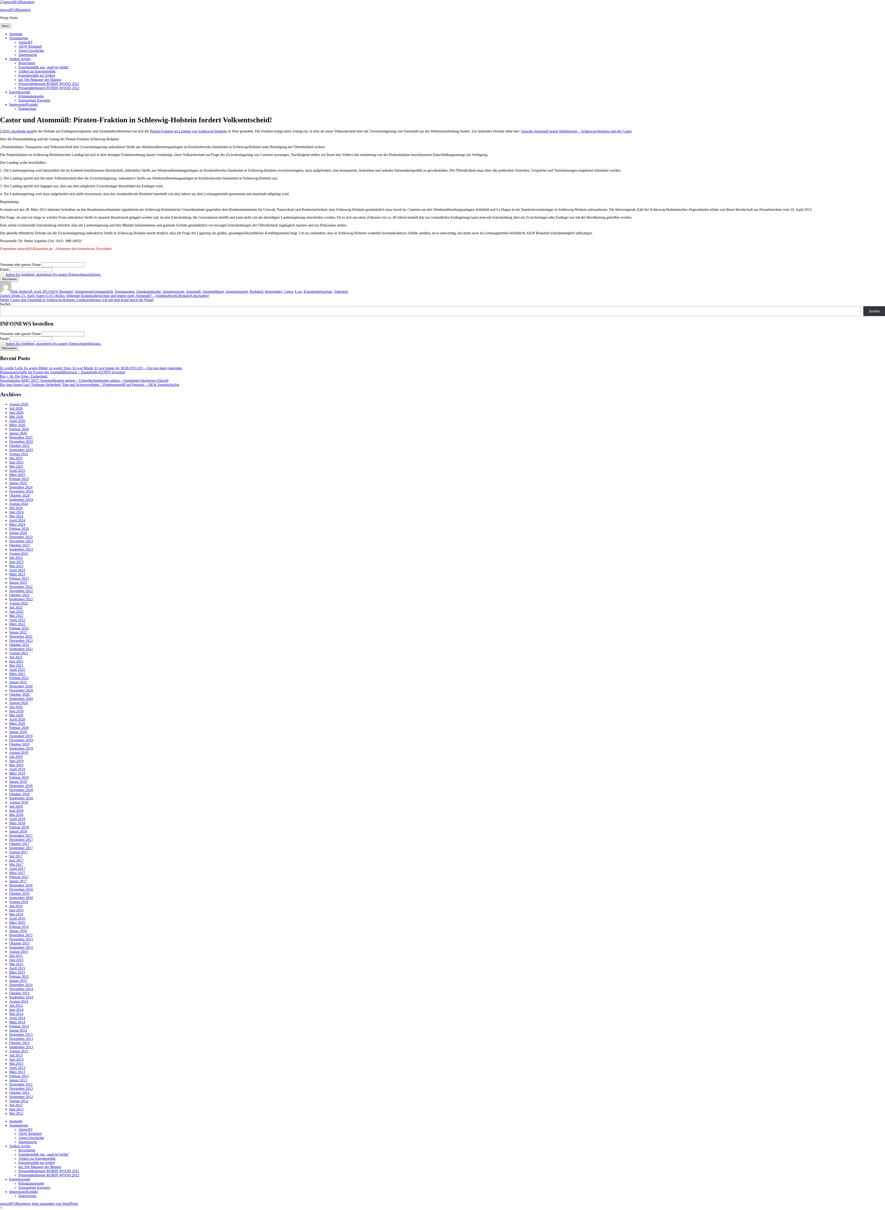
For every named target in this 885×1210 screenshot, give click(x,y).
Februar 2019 (19, 777)
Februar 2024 (19, 529)
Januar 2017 (18, 881)
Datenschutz (27, 109)
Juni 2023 (16, 562)
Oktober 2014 (19, 993)
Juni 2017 (16, 860)
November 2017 (21, 840)
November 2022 (21, 591)
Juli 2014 (16, 1005)
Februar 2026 (19, 429)
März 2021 (17, 674)
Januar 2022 (18, 632)
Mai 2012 (16, 1113)
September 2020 (21, 699)
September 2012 (21, 1097)
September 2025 (21, 450)
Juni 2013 (16, 1059)
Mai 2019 (16, 765)
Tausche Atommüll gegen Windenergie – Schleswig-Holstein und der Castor (576, 131)
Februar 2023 (19, 578)
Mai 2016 (16, 914)
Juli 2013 (16, 1055)
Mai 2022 (16, 616)
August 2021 (18, 653)
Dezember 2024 (20, 487)
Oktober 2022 (19, 595)
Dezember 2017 (20, 835)
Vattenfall (341, 292)
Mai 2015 (16, 964)
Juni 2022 (16, 612)
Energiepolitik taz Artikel (36, 75)
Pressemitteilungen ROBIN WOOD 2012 (48, 88)
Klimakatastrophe (31, 96)
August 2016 (18, 902)
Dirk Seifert (19, 292)
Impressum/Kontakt (23, 104)
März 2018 (17, 823)
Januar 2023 (18, 582)
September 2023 (21, 549)
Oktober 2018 (19, 794)
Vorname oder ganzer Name (20, 265)
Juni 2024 (16, 512)
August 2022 (18, 603)
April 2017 (17, 869)
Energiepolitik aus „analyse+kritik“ (43, 67)
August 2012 (18, 1101)
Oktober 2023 (19, 545)
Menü (5, 26)
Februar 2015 (19, 976)
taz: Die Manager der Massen (39, 80)
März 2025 (17, 475)
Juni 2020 (16, 711)
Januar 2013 (18, 1080)
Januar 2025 (18, 483)
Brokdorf (256, 292)
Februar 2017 (19, 877)
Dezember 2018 (20, 786)
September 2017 (21, 848)
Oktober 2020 (19, 694)
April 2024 (17, 520)
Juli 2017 (16, 856)
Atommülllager (213, 292)
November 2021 (21, 641)
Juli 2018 (16, 806)
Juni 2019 (16, 761)
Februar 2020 (19, 728)
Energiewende (19, 92)
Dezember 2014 (20, 985)
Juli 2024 (16, 508)
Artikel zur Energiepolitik (37, 71)
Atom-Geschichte (31, 51)
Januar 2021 (18, 682)
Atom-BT (25, 42)
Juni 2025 (16, 462)
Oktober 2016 (19, 894)
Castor (288, 292)
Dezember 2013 (20, 1035)
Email (4, 269)
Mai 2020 (16, 715)
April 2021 (17, 670)
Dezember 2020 (20, 686)
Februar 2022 (19, 628)
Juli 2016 (16, 906)
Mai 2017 (16, 864)
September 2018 (21, 798)
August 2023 (18, 553)
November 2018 (21, 790)
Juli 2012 (16, 1105)
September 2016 (21, 898)
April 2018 (17, 819)
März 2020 (17, 723)
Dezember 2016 (20, 885)
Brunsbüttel (273, 292)
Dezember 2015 (20, 935)
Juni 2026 (16, 412)
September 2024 (21, 500)
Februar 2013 (19, 1076)
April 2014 (17, 1018)
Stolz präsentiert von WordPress (55, 1204)
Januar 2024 (18, 533)
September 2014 (21, 997)
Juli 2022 (16, 607)
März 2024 (17, 524)
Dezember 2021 (20, 636)
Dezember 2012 (20, 1084)
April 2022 (17, 620)
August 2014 (18, 1001)
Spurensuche (27, 55)
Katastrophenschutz (318, 292)
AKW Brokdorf (30, 46)
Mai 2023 (16, 566)
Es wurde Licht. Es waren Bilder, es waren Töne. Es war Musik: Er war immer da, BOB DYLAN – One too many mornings (91, 368)
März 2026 (17, 425)
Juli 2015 (16, 956)
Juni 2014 (16, 1010)
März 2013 (17, 1072)
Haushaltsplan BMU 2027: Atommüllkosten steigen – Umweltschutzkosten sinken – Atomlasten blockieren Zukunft (84, 380)
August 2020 (18, 703)
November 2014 (21, 989)
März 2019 (17, 773)
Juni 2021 (16, 661)
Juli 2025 (16, 458)
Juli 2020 (16, 707)
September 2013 (21, 1047)
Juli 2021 (16, 657)
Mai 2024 (16, 516)
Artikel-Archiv (20, 59)
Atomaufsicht (103, 292)
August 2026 (18, 404)
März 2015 (17, 972)
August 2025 (18, 454)
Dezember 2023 (20, 537)
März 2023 (17, 574)
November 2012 (21, 1088)
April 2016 (17, 918)
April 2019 (17, 769)
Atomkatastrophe (148, 292)
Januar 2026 (18, 433)
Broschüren (26, 63)
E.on (298, 292)
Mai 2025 (16, 466)
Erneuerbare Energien (34, 100)
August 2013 (18, 1051)
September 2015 (21, 947)
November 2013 (21, 1039)
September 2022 (21, 599)
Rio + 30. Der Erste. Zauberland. (24, 376)
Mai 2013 (16, 1064)
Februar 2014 (19, 1026)
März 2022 (17, 624)
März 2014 (17, 1022)
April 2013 (17, 1068)
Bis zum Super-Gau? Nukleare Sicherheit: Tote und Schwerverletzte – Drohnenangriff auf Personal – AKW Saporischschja (89, 385)
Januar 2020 (18, 732)
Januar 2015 (18, 981)
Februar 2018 (19, 827)
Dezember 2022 (20, 587)
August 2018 (18, 802)
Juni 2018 (16, 811)
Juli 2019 (16, 757)
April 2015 (17, 968)
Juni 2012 (16, 1109)
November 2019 (21, 740)
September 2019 (21, 748)
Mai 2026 (16, 417)
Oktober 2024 (19, 495)
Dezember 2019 (20, 736)
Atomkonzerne (173, 292)
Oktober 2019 (19, 744)
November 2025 (21, 441)
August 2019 (18, 753)
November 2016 (21, 889)
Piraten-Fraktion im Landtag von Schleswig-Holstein (188, 131)
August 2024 (18, 504)
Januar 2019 (18, 782)
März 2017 (17, 873)
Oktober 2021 (19, 645)
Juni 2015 (16, 960)
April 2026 (17, 421)
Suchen (5, 304)
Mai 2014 (16, 1014)
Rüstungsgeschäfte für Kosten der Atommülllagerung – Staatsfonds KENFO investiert (62, 372)
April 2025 (17, 471)
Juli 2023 (16, 558)
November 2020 (21, 690)
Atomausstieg (124, 292)
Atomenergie (18, 38)
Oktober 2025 (19, 446)
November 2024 (21, 491)
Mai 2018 (16, 815)
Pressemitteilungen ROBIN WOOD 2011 (48, 84)
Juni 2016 (16, 910)
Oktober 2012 (19, 1093)
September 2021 (21, 649)
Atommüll (193, 292)
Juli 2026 (16, 408)
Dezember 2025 (20, 437)
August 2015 (18, 952)
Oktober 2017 (19, 844)
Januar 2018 (18, 831)
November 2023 (21, 541)
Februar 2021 (19, 678)
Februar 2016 (19, 927)
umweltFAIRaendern (15, 10)
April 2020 (17, 719)
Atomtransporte (236, 292)
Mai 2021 (16, 665)
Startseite (15, 34)
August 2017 (18, 852)
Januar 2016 (18, 931)
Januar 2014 (18, 1030)
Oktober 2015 (19, 943)
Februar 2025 (19, 479)
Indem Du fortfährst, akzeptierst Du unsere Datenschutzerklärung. (53, 274)
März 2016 (17, 923)
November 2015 (21, 939)
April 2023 (17, 570)
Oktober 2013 (19, 1043)
